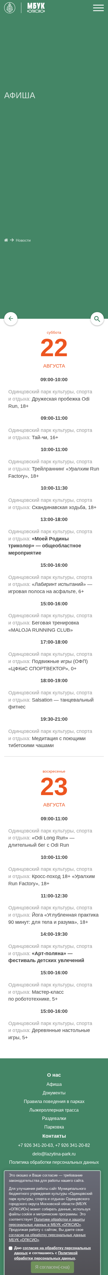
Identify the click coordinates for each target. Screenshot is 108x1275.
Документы (54, 1093)
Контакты (54, 1136)
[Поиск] (97, 318)
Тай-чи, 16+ (45, 437)
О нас (54, 1075)
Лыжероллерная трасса (54, 1110)
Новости (23, 240)
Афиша (54, 1084)
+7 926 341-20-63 (35, 1145)
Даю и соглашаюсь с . (52, 1253)
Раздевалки (54, 1118)
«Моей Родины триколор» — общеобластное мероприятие (44, 546)
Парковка (54, 1127)
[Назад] (10, 318)
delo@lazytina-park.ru (54, 1154)
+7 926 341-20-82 (72, 1145)
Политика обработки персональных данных (54, 1162)
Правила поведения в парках (54, 1101)
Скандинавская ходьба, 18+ (64, 507)
